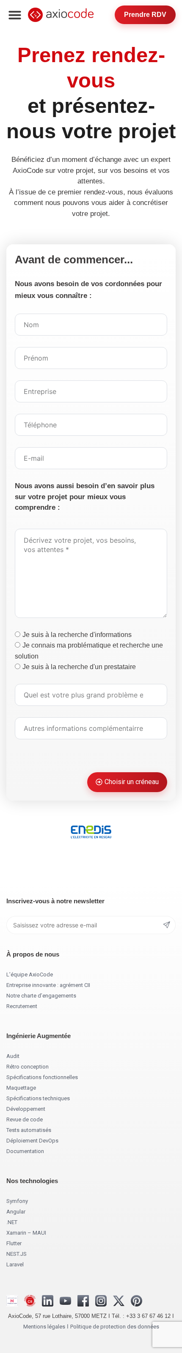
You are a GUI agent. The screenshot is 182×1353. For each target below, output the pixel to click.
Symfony (17, 1201)
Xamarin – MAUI (26, 1233)
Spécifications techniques (38, 1098)
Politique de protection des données (114, 1326)
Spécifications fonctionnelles (42, 1077)
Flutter (14, 1243)
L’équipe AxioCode (29, 974)
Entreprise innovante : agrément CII (48, 985)
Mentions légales (44, 1326)
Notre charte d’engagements (41, 995)
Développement (25, 1109)
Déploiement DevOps (32, 1140)
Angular (15, 1211)
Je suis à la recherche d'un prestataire (79, 666)
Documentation (25, 1151)
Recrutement (21, 1006)
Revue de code (24, 1119)
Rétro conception (27, 1066)
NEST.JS (16, 1254)
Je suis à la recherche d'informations (77, 634)
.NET (11, 1222)
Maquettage (21, 1088)
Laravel (15, 1264)
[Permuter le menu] (15, 15)
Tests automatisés (28, 1130)
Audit (12, 1056)
